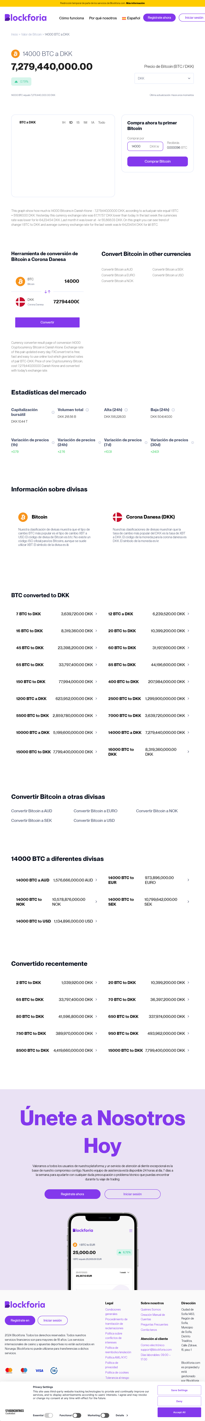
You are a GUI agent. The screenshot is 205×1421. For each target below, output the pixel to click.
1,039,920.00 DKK (54, 983)
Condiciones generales (113, 1312)
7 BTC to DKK (28, 614)
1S (78, 122)
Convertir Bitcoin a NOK (117, 281)
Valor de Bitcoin (31, 34)
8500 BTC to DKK (32, 1051)
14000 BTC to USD (33, 921)
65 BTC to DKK (30, 665)
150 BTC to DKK (30, 682)
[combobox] (164, 78)
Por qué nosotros (103, 18)
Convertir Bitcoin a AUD (117, 269)
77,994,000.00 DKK (54, 682)
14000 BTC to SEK (121, 902)
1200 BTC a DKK (31, 699)
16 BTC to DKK (29, 631)
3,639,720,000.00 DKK (146, 716)
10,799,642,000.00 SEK (142, 902)
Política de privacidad (111, 1365)
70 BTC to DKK (122, 1000)
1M (85, 122)
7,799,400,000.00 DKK (54, 752)
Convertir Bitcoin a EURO (118, 275)
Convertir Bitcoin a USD (168, 275)
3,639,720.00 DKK (54, 614)
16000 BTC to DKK (121, 752)
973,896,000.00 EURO (141, 880)
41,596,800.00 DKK (54, 1017)
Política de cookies (117, 1372)
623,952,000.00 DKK (54, 699)
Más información (135, 3)
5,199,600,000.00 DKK (54, 733)
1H (63, 122)
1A (92, 122)
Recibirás (173, 143)
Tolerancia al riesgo (117, 1377)
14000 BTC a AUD (32, 880)
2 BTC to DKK (28, 983)
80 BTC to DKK (30, 1017)
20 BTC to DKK (122, 631)
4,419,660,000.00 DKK (54, 1051)
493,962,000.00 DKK (146, 1034)
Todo (101, 122)
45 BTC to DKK (30, 648)
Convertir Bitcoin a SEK (167, 269)
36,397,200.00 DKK (146, 1000)
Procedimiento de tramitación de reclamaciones (116, 1324)
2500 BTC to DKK (124, 699)
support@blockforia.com (156, 1349)
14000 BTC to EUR (121, 880)
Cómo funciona (71, 18)
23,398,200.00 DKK (54, 648)
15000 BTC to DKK (33, 752)
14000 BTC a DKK (124, 733)
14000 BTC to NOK (29, 902)
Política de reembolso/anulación (118, 1350)
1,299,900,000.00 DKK (146, 699)
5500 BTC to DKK (32, 716)
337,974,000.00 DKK (146, 1017)
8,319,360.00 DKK (54, 631)
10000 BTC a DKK (32, 733)
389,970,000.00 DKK (54, 1034)
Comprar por (135, 138)
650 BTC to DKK (123, 1017)
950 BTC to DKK (123, 1034)
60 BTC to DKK (122, 648)
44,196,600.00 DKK (146, 665)
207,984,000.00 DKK (146, 682)
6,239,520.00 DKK (146, 614)
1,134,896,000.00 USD (54, 921)
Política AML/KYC (116, 1357)
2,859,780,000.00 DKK (54, 716)
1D (71, 122)
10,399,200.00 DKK (146, 631)
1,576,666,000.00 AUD (54, 880)
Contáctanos (149, 1329)
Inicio (14, 34)
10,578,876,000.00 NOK (50, 902)
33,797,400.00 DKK (54, 665)
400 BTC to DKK (123, 682)
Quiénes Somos (151, 1309)
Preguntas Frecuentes (154, 1324)
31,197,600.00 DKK (146, 648)
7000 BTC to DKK (124, 716)
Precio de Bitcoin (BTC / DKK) (169, 66)
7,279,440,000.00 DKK (146, 733)
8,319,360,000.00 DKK (142, 752)
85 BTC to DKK (122, 665)
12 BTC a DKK (120, 614)
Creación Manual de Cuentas (153, 1317)
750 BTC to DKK (31, 1034)
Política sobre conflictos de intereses (113, 1338)
